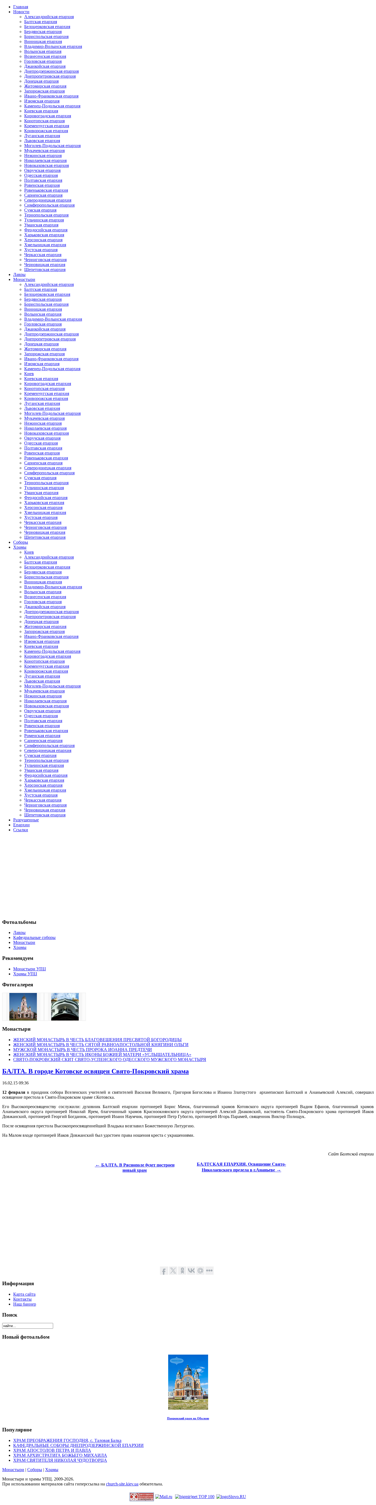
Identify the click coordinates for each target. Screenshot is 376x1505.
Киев (29, 373)
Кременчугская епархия (46, 125)
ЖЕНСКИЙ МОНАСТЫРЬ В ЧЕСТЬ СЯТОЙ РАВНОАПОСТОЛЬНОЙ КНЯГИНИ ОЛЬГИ (101, 1044)
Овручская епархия (42, 170)
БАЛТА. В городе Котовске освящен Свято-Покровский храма (95, 1071)
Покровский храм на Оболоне (188, 1418)
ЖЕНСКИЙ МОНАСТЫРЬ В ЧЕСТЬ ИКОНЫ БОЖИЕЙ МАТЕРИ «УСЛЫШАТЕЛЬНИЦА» (102, 1054)
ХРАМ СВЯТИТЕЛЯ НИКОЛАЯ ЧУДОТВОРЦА (60, 1460)
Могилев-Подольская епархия (52, 145)
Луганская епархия (42, 135)
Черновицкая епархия (44, 264)
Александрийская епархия (49, 16)
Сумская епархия (40, 210)
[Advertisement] (167, 875)
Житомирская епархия (45, 86)
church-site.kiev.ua (122, 1484)
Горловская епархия (43, 61)
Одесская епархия (41, 175)
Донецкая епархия (41, 81)
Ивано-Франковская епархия (51, 96)
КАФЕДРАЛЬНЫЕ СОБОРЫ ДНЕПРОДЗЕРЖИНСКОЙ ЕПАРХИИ (78, 1445)
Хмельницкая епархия (45, 244)
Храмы (51, 1469)
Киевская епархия (41, 111)
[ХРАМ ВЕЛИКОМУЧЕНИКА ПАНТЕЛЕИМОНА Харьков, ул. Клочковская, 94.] (23, 1019)
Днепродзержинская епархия (51, 71)
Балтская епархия (40, 21)
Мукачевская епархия (44, 150)
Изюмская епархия (41, 101)
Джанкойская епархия (45, 66)
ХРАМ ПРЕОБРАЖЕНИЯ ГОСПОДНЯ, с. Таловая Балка (67, 1440)
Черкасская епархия (42, 254)
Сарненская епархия (43, 195)
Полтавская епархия (43, 180)
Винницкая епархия (43, 41)
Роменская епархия (42, 735)
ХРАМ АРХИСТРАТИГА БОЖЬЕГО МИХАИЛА (60, 1455)
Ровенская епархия (42, 185)
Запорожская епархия (44, 91)
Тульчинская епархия (44, 220)
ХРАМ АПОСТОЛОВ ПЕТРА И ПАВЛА (52, 1450)
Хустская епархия (41, 249)
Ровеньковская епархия (46, 190)
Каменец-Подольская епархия (52, 106)
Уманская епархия (41, 225)
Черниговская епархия (45, 259)
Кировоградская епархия (47, 115)
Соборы (34, 1469)
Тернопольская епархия (46, 215)
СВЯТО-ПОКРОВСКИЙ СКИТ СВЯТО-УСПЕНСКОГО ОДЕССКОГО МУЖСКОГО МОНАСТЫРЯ (109, 1059)
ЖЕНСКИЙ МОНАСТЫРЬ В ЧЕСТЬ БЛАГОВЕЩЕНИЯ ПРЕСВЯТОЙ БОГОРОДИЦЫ (97, 1039)
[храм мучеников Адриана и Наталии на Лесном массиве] (65, 1019)
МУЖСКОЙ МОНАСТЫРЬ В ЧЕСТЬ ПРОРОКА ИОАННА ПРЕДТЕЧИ (82, 1049)
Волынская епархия (42, 51)
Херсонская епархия (43, 239)
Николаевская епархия (45, 160)
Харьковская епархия (44, 234)
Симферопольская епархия (49, 205)
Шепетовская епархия (45, 269)
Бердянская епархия (43, 31)
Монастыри (13, 1469)
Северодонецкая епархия (47, 200)
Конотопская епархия (44, 120)
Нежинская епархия (43, 155)
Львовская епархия (42, 140)
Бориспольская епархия (46, 36)
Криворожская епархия (46, 130)
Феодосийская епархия (45, 230)
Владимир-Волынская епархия (53, 46)
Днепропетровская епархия (50, 76)
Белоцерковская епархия (47, 26)
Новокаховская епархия (46, 165)
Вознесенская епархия (45, 56)
